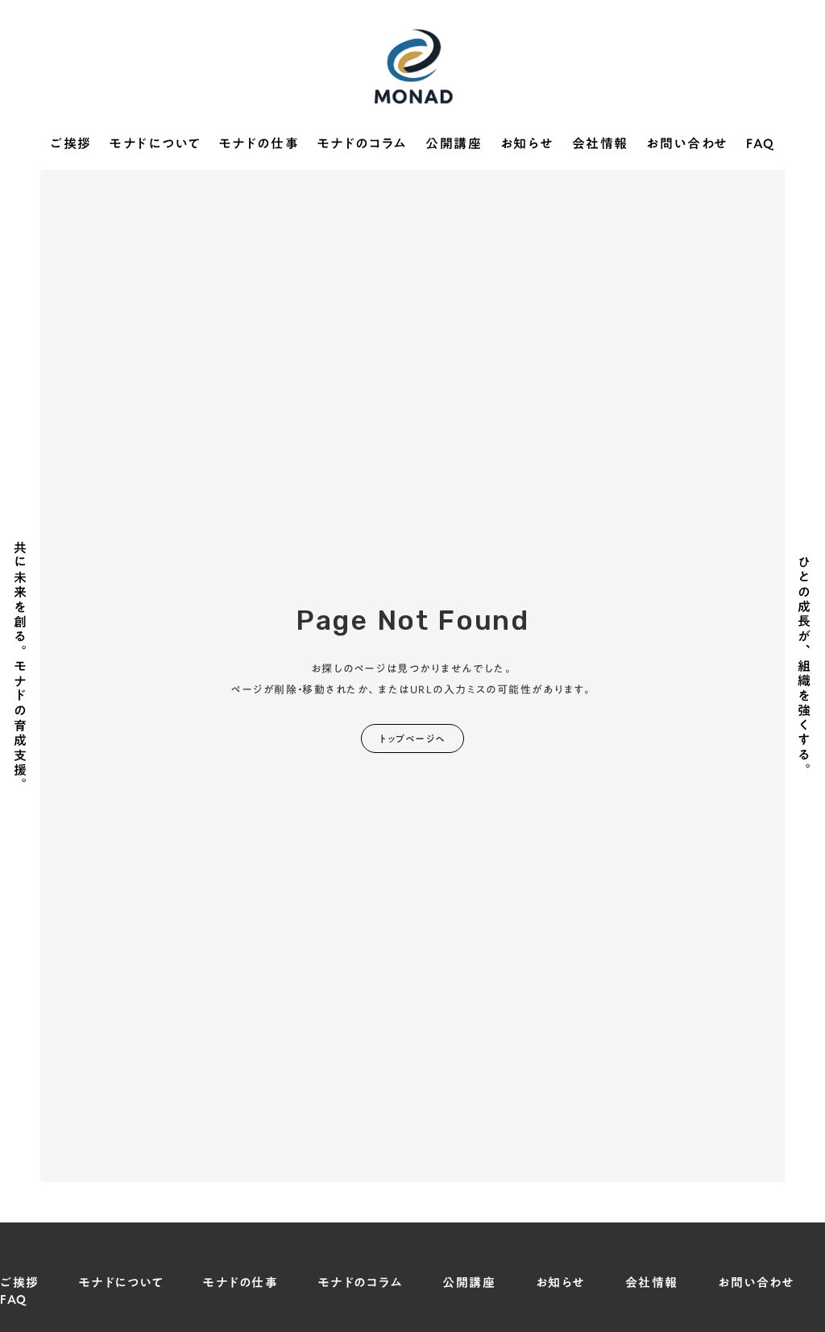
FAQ (760, 144)
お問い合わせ (687, 144)
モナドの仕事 (259, 144)
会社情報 (600, 144)
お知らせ (526, 144)
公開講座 (453, 144)
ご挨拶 (71, 144)
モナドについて (155, 144)
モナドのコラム (362, 144)
